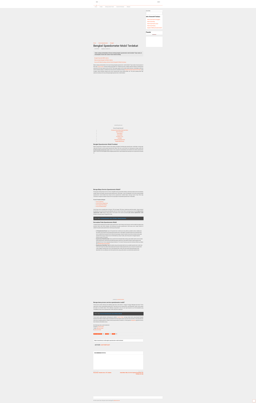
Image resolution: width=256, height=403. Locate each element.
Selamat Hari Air (117, 400)
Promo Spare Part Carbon (101, 204)
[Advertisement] (118, 85)
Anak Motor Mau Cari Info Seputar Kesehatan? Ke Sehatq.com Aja (131, 373)
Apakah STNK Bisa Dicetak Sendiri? (154, 27)
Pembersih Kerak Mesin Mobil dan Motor (119, 130)
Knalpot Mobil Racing (119, 141)
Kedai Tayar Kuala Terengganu (153, 19)
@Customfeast (100, 328)
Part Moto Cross (119, 136)
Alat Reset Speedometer (119, 139)
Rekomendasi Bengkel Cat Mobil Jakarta (103, 60)
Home (96, 6)
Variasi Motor (119, 133)
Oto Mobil (120, 138)
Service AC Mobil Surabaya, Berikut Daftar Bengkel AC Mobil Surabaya (110, 62)
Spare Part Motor (119, 131)
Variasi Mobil (119, 135)
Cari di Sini (148, 10)
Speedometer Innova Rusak (104, 243)
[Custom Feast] (106, 4)
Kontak (101, 6)
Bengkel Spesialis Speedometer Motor (133, 69)
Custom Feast (101, 66)
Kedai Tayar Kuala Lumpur (152, 23)
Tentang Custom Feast (109, 6)
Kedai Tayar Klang (151, 21)
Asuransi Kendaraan (120, 6)
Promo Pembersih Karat (101, 206)
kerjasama (133, 320)
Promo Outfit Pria (99, 201)
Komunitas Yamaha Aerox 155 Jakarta (102, 372)
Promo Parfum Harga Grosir (102, 203)
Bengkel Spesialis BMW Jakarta (101, 58)
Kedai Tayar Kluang (151, 25)
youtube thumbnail (120, 299)
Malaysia (128, 6)
